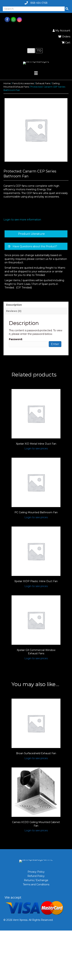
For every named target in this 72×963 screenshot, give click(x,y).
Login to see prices (36, 448)
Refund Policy (36, 876)
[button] (36, 233)
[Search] (67, 9)
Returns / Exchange (36, 880)
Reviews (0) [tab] (13, 311)
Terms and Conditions (36, 884)
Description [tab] (14, 304)
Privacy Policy (36, 871)
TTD (39, 50)
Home (7, 83)
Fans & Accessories (23, 83)
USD (31, 50)
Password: (16, 339)
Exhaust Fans (43, 83)
